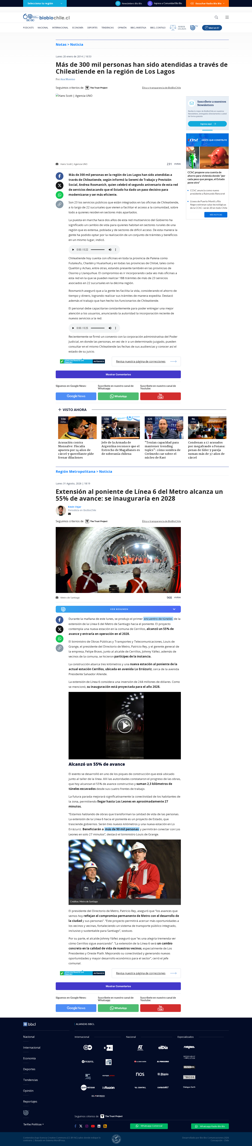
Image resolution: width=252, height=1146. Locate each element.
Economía (77, 27)
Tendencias (107, 27)
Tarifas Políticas (32, 1124)
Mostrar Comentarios (118, 374)
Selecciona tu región (40, 3)
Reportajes (30, 1101)
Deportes (92, 27)
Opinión (122, 27)
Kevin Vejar (74, 506)
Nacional (43, 27)
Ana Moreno (67, 79)
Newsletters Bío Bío (132, 3)
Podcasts (28, 27)
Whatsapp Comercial (151, 1125)
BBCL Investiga (138, 27)
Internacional (60, 27)
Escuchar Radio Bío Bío (208, 3)
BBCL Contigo (158, 27)
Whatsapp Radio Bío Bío (212, 1126)
